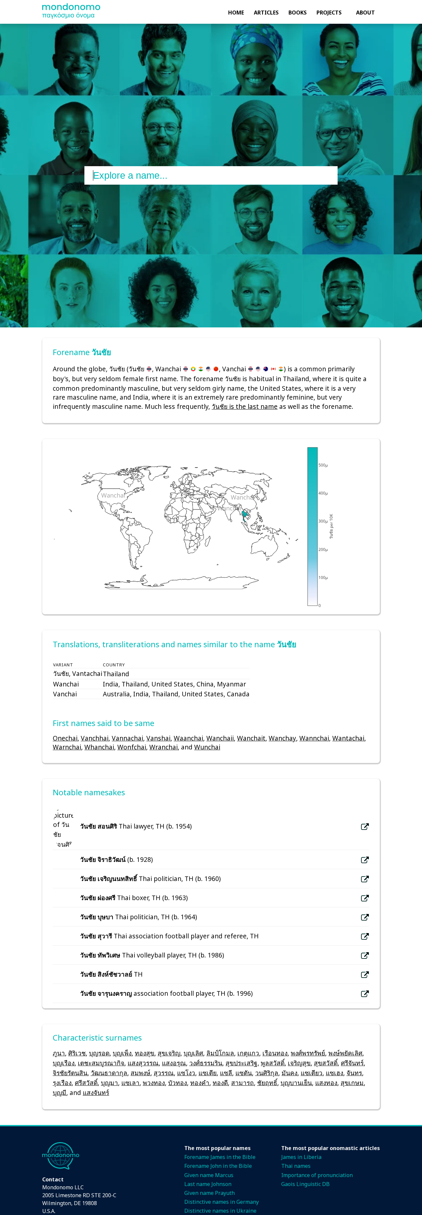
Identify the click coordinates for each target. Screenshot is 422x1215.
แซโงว (186, 1072)
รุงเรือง (62, 1082)
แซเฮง (334, 1072)
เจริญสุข (299, 1062)
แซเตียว (311, 1072)
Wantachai (348, 738)
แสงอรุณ (174, 1062)
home (236, 12)
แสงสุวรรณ (143, 1062)
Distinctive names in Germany (221, 1201)
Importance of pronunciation (317, 1175)
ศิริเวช (77, 1052)
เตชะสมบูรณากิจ (101, 1062)
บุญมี (59, 1092)
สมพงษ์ (140, 1072)
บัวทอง (177, 1082)
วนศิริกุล (266, 1072)
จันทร (354, 1072)
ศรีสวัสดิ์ (86, 1082)
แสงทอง (326, 1082)
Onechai (65, 738)
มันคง (289, 1072)
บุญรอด (99, 1052)
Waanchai (188, 738)
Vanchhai (94, 738)
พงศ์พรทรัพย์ (308, 1052)
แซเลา (130, 1082)
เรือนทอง (274, 1052)
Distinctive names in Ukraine (220, 1210)
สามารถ (242, 1082)
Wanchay (282, 738)
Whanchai (99, 747)
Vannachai (127, 738)
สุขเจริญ (169, 1052)
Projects (329, 12)
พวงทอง (154, 1082)
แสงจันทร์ (96, 1092)
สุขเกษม (352, 1082)
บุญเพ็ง (122, 1052)
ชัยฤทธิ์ (267, 1082)
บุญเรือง (64, 1062)
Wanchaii (220, 738)
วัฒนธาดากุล (109, 1072)
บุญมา (109, 1082)
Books (297, 12)
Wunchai (207, 747)
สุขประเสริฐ (241, 1062)
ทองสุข (144, 1052)
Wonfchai (131, 747)
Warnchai (67, 747)
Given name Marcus (208, 1175)
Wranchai (163, 747)
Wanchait (251, 738)
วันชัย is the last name (245, 406)
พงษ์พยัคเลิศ (345, 1052)
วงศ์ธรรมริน (205, 1062)
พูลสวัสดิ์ (273, 1062)
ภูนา (59, 1052)
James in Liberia (301, 1157)
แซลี (226, 1072)
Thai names (296, 1165)
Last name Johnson (207, 1184)
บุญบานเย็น (296, 1082)
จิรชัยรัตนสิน (70, 1072)
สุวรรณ (164, 1072)
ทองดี (220, 1082)
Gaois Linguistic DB (305, 1184)
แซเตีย (207, 1072)
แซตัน (243, 1072)
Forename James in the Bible (220, 1157)
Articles (266, 12)
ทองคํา (199, 1082)
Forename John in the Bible (218, 1165)
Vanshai (158, 738)
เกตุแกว (248, 1052)
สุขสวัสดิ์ (326, 1062)
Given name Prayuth (209, 1193)
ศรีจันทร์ (352, 1062)
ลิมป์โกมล (220, 1052)
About (365, 12)
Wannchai (314, 738)
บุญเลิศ (193, 1052)
